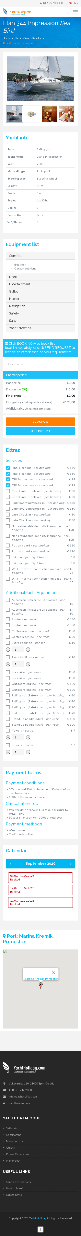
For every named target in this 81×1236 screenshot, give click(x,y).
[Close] (53, 972)
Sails (12, 321)
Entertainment (19, 284)
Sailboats (12, 1128)
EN (74, 3)
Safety (14, 313)
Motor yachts (14, 1141)
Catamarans (13, 1134)
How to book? (14, 1188)
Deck (13, 277)
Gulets (10, 1147)
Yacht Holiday (37, 1218)
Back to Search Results (28, 38)
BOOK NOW (40, 421)
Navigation (17, 306)
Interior (14, 299)
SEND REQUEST (40, 431)
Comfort (15, 256)
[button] (40, 986)
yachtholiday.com (19, 1103)
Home (6, 38)
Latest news (14, 1194)
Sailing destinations (18, 1182)
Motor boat (13, 1160)
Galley (13, 291)
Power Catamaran (17, 1154)
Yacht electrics (20, 328)
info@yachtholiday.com (23, 1096)
